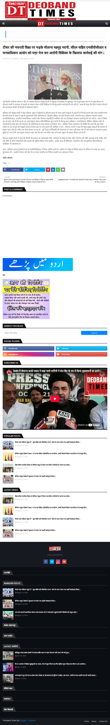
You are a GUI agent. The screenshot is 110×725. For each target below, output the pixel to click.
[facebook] (28, 348)
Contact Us (103, 721)
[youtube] (81, 354)
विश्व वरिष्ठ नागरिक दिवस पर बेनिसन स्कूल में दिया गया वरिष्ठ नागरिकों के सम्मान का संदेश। (43, 465)
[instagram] (28, 354)
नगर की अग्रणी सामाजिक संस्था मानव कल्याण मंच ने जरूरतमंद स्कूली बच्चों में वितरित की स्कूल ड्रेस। (46, 612)
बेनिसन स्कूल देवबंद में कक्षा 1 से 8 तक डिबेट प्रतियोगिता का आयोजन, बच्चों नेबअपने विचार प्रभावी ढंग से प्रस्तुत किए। (51, 453)
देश (10, 41)
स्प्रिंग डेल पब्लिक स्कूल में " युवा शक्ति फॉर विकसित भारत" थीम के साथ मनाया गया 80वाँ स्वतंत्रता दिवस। (47, 442)
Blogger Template (28, 720)
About (94, 721)
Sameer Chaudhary (12, 58)
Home (5, 41)
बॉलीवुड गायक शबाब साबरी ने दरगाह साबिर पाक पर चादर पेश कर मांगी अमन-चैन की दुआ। (42, 652)
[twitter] (81, 348)
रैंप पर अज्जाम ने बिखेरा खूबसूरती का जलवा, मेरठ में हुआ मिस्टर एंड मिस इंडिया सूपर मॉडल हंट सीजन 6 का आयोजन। (50, 664)
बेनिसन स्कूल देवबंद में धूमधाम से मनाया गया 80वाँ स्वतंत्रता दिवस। (35, 476)
